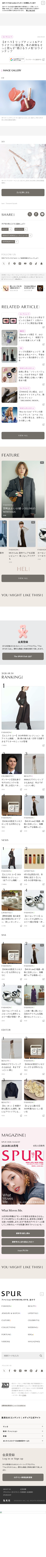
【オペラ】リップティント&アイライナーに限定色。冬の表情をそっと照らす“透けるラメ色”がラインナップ (23, 277)
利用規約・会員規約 (26, 1492)
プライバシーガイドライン (11, 1492)
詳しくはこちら (30, 10)
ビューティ (11, 275)
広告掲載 (23, 1489)
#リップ (5, 229)
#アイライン (19, 229)
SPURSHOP (7, 1495)
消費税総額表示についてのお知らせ (13, 1405)
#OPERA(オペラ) (8, 242)
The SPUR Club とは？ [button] (23, 656)
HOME (3, 275)
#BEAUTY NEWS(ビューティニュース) (15, 235)
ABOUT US (7, 1489)
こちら (24, 1395)
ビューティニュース (22, 275)
